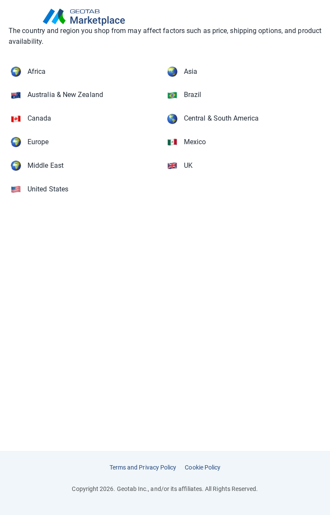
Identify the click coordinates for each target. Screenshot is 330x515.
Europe (38, 142)
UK (188, 165)
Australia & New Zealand (65, 95)
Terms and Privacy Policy (143, 467)
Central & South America (221, 118)
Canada (39, 118)
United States (48, 189)
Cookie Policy (202, 467)
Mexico (195, 142)
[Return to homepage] (165, 17)
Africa (37, 71)
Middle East (46, 165)
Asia (190, 71)
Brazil (192, 95)
